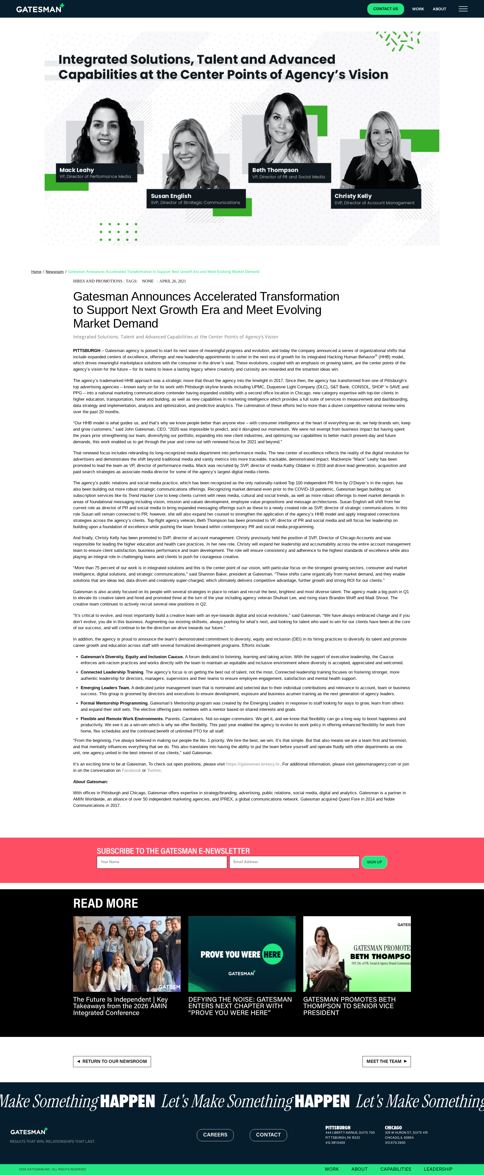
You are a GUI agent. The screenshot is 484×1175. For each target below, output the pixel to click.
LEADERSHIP (438, 1169)
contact (268, 1135)
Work (418, 9)
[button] (463, 9)
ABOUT (359, 1169)
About (439, 9)
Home (36, 272)
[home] (40, 7)
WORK (332, 1169)
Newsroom (55, 272)
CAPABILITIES (395, 1169)
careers (215, 1135)
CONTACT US (385, 9)
